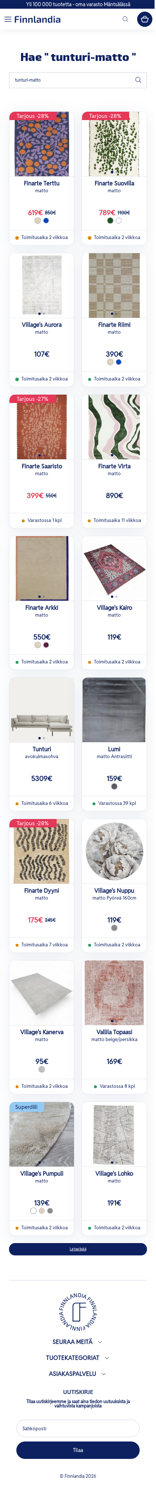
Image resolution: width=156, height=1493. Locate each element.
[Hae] (138, 80)
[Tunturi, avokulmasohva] (41, 710)
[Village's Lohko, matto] (114, 1134)
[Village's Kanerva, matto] (41, 992)
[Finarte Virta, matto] (114, 427)
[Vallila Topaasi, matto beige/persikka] (114, 992)
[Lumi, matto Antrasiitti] (114, 710)
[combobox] (78, 80)
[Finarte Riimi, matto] (114, 285)
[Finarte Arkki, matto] (41, 568)
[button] (8, 19)
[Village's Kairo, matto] (114, 568)
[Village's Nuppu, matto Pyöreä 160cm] (114, 851)
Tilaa (76, 1450)
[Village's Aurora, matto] (41, 285)
